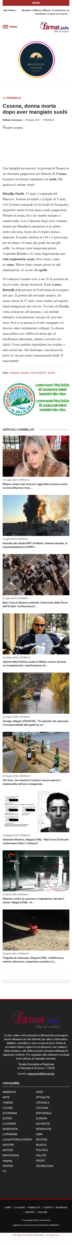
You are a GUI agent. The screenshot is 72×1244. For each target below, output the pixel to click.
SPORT (40, 1160)
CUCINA (8, 1107)
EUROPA (41, 1118)
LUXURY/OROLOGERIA (17, 1139)
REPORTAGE (11, 1155)
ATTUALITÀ (43, 1097)
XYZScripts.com (52, 1235)
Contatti (48, 1207)
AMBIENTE (9, 1091)
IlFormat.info (45, 1220)
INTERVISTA (10, 1128)
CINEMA (8, 1102)
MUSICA (41, 1144)
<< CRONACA (12, 97)
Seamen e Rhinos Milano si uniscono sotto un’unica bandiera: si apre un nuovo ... (36, 12)
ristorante (38, 372)
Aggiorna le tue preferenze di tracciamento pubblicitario (36, 1225)
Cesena (14, 372)
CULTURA (42, 1107)
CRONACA (48, 120)
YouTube (42, 1212)
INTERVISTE (43, 1128)
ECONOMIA (10, 1113)
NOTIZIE (8, 1150)
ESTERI (7, 1118)
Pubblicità (34, 1207)
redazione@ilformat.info (40, 1073)
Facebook (61, 1207)
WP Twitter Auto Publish (23, 1235)
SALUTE (41, 1155)
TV (4, 1171)
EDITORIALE (44, 1113)
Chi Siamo (19, 1207)
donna (24, 372)
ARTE (39, 1091)
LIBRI (39, 1134)
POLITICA (42, 1150)
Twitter (29, 1212)
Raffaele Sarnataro (12, 120)
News (36, 2)
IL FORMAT (9, 1123)
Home (8, 1207)
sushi (51, 372)
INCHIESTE (43, 1123)
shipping (7, 1160)
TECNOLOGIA (44, 1165)
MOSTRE (41, 1139)
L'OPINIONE (10, 1134)
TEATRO (8, 1165)
